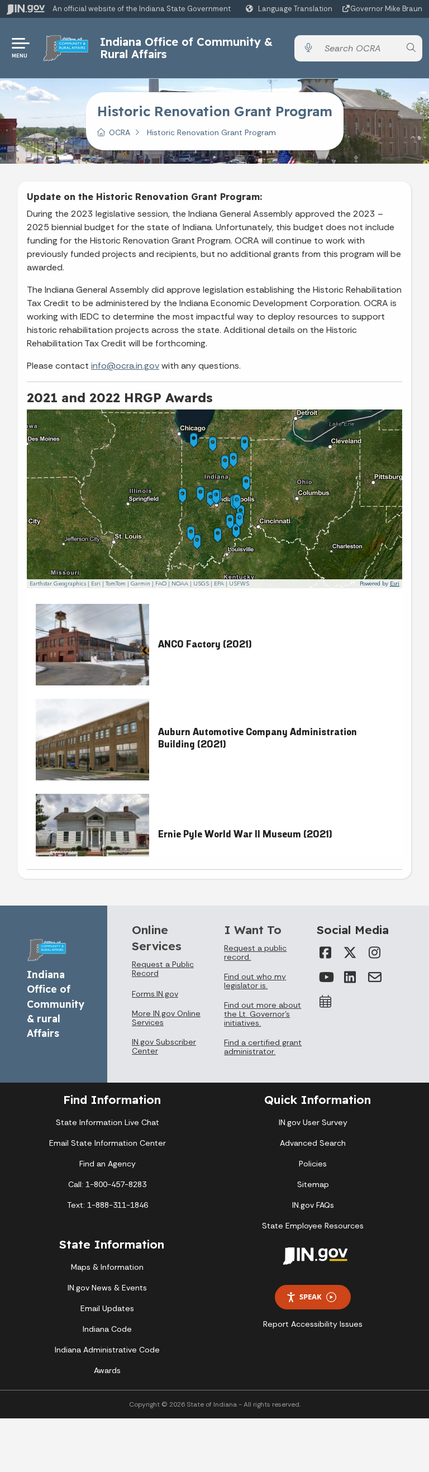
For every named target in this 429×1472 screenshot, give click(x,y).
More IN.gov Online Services (166, 1018)
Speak (310, 1297)
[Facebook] (326, 952)
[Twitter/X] (350, 952)
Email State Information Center (107, 1143)
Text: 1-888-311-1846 (107, 1205)
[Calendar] (326, 1002)
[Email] (375, 977)
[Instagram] (375, 952)
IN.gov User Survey (313, 1122)
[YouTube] (326, 977)
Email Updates (107, 1308)
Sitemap (313, 1184)
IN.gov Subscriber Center (164, 1046)
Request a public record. (255, 952)
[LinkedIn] (350, 977)
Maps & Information (107, 1267)
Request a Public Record (163, 969)
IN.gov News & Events (107, 1288)
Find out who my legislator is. (255, 981)
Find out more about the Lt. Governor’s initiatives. (262, 1014)
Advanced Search (313, 1143)
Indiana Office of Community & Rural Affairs (186, 48)
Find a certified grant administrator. (263, 1047)
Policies (313, 1164)
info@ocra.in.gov (125, 365)
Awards (107, 1370)
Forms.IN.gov (155, 993)
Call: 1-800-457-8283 (107, 1184)
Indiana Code (107, 1329)
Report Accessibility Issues (313, 1324)
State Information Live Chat (107, 1122)
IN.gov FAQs (313, 1205)
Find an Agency (107, 1164)
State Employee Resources (313, 1226)
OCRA (119, 132)
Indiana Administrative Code (107, 1350)
